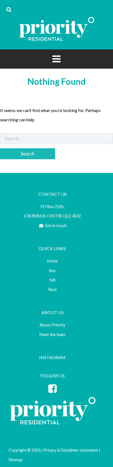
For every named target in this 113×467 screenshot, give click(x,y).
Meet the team (52, 334)
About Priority (52, 325)
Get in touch (55, 225)
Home (52, 261)
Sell (52, 280)
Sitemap (15, 459)
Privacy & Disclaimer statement (70, 450)
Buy (52, 270)
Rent (52, 289)
